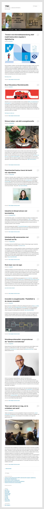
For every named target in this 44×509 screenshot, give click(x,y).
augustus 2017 (7, 500)
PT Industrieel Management (23, 226)
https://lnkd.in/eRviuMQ (12, 256)
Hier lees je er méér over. (9, 113)
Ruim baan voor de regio (13, 265)
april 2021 (6, 489)
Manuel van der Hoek (29, 349)
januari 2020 (7, 492)
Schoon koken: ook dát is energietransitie (19, 121)
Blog (16, 29)
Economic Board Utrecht (34, 279)
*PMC (7, 6)
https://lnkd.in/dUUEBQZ (29, 310)
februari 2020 (7, 491)
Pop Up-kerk (12, 415)
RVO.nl (30, 219)
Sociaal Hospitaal (14, 395)
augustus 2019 (7, 494)
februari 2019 (7, 499)
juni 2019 (6, 497)
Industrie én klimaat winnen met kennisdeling (13, 482)
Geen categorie (11, 79)
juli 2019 (6, 495)
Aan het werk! (11, 29)
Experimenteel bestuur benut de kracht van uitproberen (14, 481)
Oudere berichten (8, 468)
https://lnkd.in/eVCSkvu (32, 159)
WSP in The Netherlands (32, 101)
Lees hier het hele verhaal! (10, 288)
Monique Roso (21, 279)
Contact (20, 29)
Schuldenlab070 (29, 389)
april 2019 (6, 498)
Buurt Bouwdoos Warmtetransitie (16, 85)
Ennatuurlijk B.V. (8, 103)
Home (6, 29)
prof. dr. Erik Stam (29, 278)
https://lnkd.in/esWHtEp (22, 185)
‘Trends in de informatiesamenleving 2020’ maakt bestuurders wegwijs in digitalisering (19, 37)
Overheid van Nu (10, 278)
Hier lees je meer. (8, 76)
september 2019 (7, 493)
